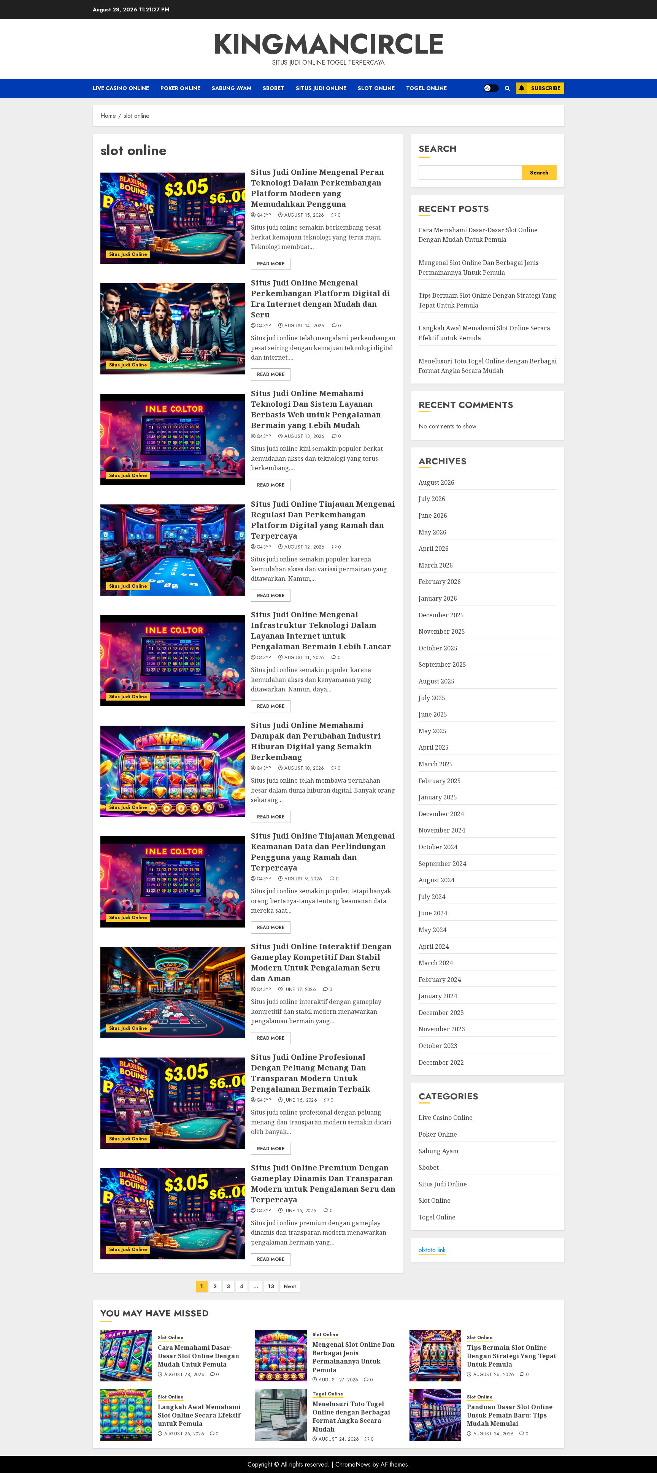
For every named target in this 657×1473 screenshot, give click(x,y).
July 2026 (432, 499)
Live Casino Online (121, 88)
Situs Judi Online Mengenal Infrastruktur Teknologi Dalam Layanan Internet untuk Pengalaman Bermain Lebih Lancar (321, 630)
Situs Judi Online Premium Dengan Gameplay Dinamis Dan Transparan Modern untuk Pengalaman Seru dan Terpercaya (323, 1183)
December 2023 (441, 1012)
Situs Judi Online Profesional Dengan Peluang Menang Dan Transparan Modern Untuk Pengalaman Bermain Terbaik (310, 1073)
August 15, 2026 (304, 215)
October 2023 (438, 1046)
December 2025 (441, 615)
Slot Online (376, 88)
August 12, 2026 (304, 547)
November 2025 (442, 631)
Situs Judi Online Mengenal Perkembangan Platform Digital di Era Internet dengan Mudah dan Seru (320, 298)
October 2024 (438, 847)
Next (290, 1286)
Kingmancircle (328, 44)
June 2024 (433, 913)
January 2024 (438, 996)
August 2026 (436, 482)
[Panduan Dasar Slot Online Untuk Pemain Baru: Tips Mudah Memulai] (435, 1415)
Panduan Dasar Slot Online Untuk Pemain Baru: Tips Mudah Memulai (509, 1415)
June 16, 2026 (300, 1100)
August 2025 (436, 681)
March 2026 (436, 565)
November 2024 (442, 830)
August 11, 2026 (304, 658)
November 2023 (442, 1029)
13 (271, 1286)
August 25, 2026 (184, 1434)
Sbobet (273, 88)
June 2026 (433, 515)
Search (438, 148)
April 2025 (434, 747)
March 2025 (436, 764)
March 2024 (436, 963)
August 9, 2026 (303, 879)
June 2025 (433, 714)
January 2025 (438, 797)
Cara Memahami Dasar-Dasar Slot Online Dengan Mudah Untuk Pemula (478, 235)
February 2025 (440, 781)
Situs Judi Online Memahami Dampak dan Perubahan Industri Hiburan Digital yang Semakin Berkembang (316, 741)
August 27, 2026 (338, 1380)
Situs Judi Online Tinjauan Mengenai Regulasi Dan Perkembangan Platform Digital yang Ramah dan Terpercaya (323, 520)
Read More (270, 263)
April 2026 (434, 548)
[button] (507, 88)
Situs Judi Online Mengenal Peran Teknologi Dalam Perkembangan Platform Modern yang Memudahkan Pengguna (317, 188)
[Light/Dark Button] (491, 88)
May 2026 (432, 532)
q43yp (264, 215)
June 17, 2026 (300, 990)
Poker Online (180, 88)
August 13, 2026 (304, 437)
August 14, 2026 (304, 326)
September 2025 (442, 664)
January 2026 (438, 598)
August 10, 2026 (304, 769)
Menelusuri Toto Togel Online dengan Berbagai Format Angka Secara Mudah (351, 1416)
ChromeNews (353, 1464)
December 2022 (441, 1062)
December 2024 (441, 814)
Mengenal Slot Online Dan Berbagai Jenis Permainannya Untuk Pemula (354, 1357)
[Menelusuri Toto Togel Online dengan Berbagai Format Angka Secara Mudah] (281, 1415)
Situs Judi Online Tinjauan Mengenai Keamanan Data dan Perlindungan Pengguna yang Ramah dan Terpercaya (323, 852)
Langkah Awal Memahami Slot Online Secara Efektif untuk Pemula (199, 1415)
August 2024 (436, 880)
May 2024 (432, 930)
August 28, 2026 (184, 1375)
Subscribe (545, 88)
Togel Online (426, 88)
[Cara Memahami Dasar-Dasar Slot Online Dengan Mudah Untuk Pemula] (126, 1355)
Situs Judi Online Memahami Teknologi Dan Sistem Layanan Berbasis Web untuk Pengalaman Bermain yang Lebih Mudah (316, 409)
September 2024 (442, 863)
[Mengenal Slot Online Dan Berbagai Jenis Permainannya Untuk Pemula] (281, 1355)
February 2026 (440, 581)
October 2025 (438, 648)
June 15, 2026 (300, 1211)
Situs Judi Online (321, 88)
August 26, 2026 (493, 1375)
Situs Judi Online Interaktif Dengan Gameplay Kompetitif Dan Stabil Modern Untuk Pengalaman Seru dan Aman (321, 962)
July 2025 (432, 698)
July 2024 (432, 897)
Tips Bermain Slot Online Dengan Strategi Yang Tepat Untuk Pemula (511, 1356)
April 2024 (434, 946)
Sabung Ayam (231, 88)
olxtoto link (432, 1250)
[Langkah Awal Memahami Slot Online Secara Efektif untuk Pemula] (126, 1415)
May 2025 (432, 731)
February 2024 (440, 979)
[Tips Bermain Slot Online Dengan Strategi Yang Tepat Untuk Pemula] (435, 1355)
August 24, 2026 (339, 1440)
